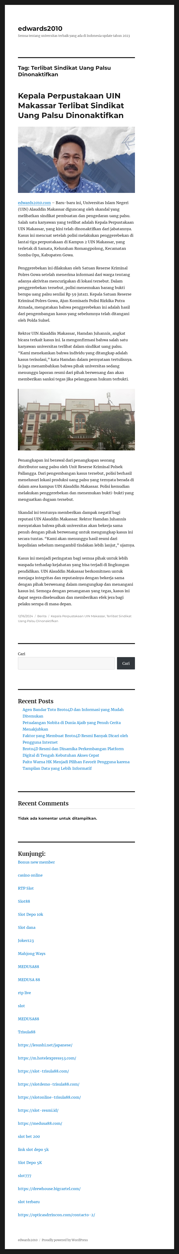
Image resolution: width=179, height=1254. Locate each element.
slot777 (24, 1175)
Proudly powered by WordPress (65, 1240)
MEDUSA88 (28, 966)
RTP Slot (26, 888)
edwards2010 (40, 28)
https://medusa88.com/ (40, 1123)
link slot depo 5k (33, 1149)
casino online (30, 875)
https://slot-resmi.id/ (38, 1110)
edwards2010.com (34, 202)
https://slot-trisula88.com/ (43, 1071)
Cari (21, 653)
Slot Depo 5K (30, 1162)
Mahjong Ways (31, 953)
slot (21, 1005)
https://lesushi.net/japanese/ (45, 1045)
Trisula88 (26, 1032)
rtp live (24, 992)
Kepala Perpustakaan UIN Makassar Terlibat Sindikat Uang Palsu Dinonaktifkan (71, 105)
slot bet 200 (29, 1136)
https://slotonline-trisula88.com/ (49, 1097)
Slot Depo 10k (30, 914)
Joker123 (26, 940)
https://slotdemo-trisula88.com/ (48, 1084)
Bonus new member (36, 862)
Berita (42, 616)
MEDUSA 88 (29, 979)
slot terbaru (29, 1201)
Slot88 (24, 901)
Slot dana (26, 927)
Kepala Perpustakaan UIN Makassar (78, 616)
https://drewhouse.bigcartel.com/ (49, 1188)
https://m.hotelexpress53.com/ (47, 1058)
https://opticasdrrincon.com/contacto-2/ (56, 1214)
